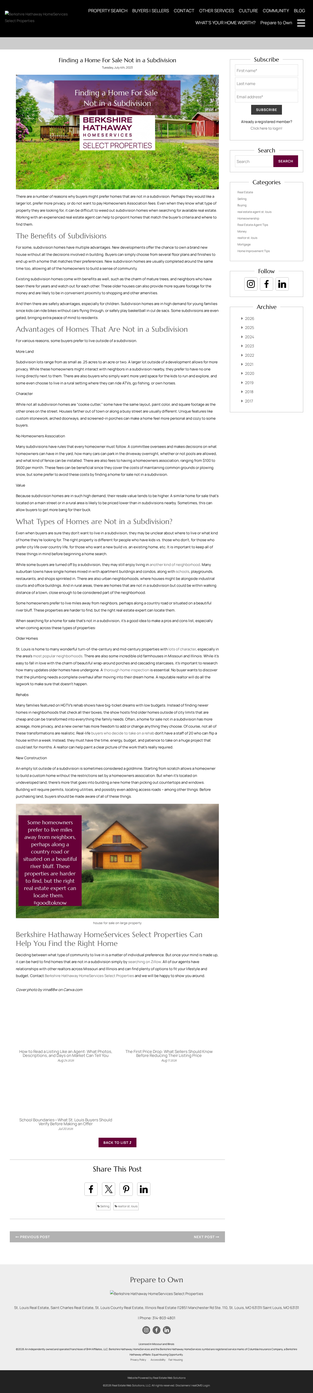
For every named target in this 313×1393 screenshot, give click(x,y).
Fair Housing (175, 1359)
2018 (249, 391)
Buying (241, 205)
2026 (249, 318)
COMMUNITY (276, 10)
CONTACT (184, 10)
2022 (249, 355)
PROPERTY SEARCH (107, 10)
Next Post (205, 1236)
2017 (249, 401)
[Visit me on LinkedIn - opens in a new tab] (282, 284)
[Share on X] (108, 1189)
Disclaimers (183, 1385)
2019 (249, 382)
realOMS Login (201, 1385)
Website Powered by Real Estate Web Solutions (156, 1378)
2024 (249, 337)
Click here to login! (266, 128)
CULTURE (248, 10)
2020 (249, 373)
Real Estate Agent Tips (252, 225)
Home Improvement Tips (253, 251)
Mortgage (244, 244)
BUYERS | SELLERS (150, 10)
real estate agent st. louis (254, 212)
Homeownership (248, 218)
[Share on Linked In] (143, 1189)
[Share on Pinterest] (126, 1189)
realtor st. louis (127, 1206)
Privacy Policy (138, 1359)
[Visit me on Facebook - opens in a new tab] (266, 284)
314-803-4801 (163, 1317)
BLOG (299, 10)
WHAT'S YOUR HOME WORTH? (225, 22)
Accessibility (158, 1359)
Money (241, 231)
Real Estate (245, 192)
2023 (249, 346)
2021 (249, 364)
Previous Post (34, 1236)
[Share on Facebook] (91, 1189)
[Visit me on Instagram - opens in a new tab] (250, 284)
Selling (104, 1206)
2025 (249, 327)
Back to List (116, 1142)
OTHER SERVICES (216, 10)
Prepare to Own (276, 22)
